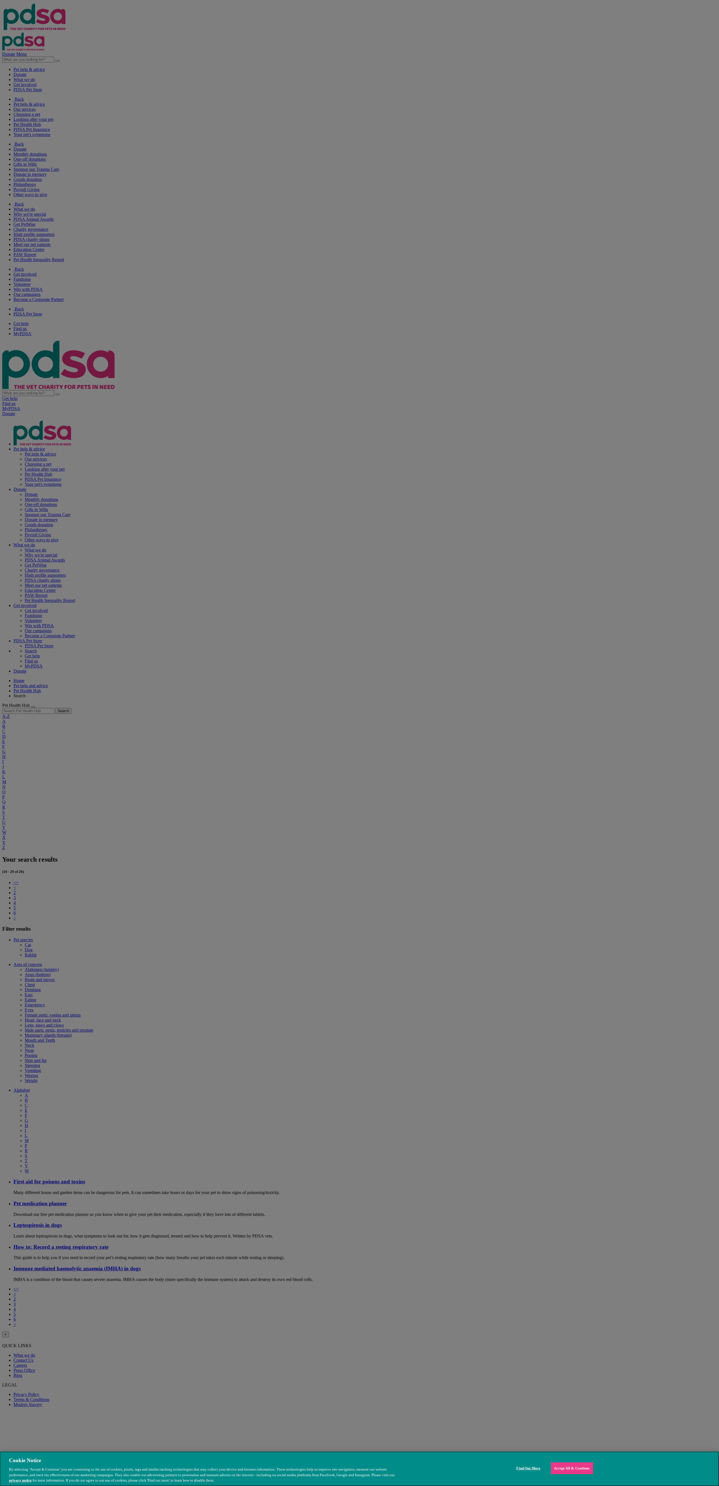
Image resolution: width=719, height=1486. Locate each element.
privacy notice (20, 1480)
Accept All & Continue (572, 1468)
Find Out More (528, 1468)
